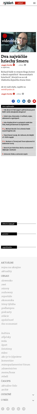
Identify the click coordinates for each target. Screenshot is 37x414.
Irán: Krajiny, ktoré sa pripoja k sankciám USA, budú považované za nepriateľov (17, 123)
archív (5, 389)
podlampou (8, 308)
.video (21, 65)
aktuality (7, 271)
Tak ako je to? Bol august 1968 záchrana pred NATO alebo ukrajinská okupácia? (18, 111)
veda (4, 341)
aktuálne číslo (9, 385)
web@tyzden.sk (7, 89)
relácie (5, 316)
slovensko (7, 280)
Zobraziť (11, 224)
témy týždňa (9, 304)
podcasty (7, 312)
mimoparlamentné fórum (16, 364)
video (4, 352)
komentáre (8, 360)
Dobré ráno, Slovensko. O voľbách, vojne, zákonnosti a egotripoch (17, 117)
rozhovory (7, 292)
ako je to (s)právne (11, 356)
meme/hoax (8, 372)
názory (5, 288)
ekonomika (8, 300)
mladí (5, 376)
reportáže (7, 296)
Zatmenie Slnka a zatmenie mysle (15, 154)
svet (4, 284)
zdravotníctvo (9, 368)
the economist (9, 323)
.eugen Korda (7, 65)
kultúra (6, 333)
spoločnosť (8, 320)
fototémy (7, 348)
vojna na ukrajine (11, 267)
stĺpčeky (6, 337)
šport (4, 345)
